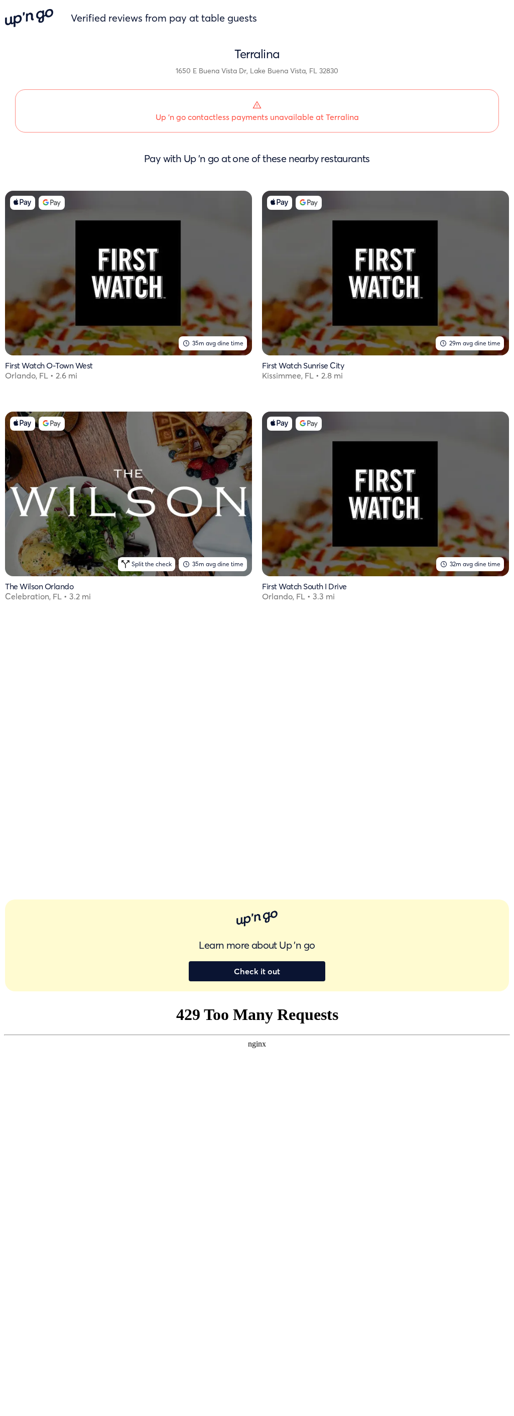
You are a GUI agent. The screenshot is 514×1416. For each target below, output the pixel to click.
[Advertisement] (128, 716)
